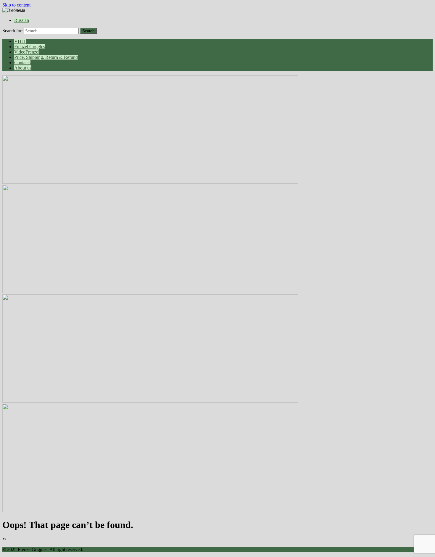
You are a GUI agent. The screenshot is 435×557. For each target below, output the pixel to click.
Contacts (22, 62)
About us (22, 67)
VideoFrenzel (26, 51)
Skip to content (16, 4)
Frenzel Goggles (29, 46)
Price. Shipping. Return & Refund (46, 57)
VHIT (20, 41)
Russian (21, 20)
